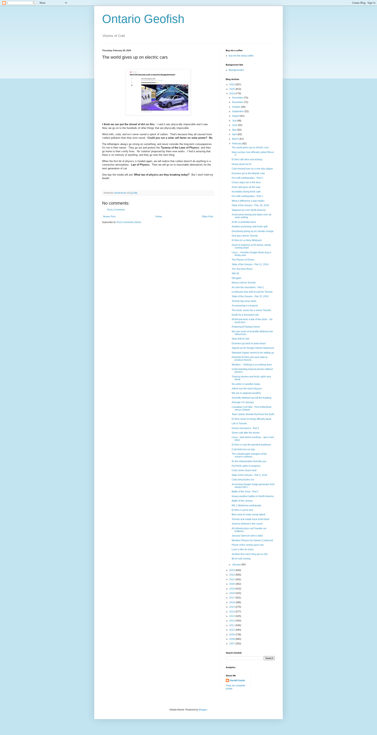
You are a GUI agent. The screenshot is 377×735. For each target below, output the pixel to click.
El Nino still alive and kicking (247, 159)
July (234, 120)
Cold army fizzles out (243, 479)
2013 (232, 616)
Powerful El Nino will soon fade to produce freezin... (249, 358)
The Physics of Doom (243, 259)
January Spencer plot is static (247, 535)
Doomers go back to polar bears (249, 343)
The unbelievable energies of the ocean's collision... (249, 455)
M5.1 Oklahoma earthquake (246, 505)
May (234, 129)
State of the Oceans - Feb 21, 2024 (250, 264)
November (238, 102)
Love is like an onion (243, 549)
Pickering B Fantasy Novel (246, 326)
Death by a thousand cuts (245, 314)
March (235, 139)
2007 (232, 643)
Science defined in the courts (247, 523)
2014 (232, 611)
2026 (232, 84)
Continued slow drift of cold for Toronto (252, 292)
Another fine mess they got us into (250, 554)
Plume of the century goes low (248, 545)
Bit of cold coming (241, 558)
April (235, 134)
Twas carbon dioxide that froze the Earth (253, 414)
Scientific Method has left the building (251, 397)
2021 (232, 579)
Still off (235, 273)
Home (159, 216)
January (236, 564)
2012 (232, 620)
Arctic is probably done (244, 222)
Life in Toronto (239, 423)
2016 (232, 602)
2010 (232, 629)
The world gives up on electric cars (250, 147)
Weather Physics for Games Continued (252, 540)
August (236, 116)
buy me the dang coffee (241, 55)
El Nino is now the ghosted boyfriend (251, 444)
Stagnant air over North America (249, 210)
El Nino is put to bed (242, 510)
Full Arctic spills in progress (246, 465)
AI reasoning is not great (245, 305)
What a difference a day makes (248, 200)
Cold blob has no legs (243, 449)
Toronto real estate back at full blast (250, 519)
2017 (232, 597)
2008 (232, 639)
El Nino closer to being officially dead (251, 419)
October (236, 107)
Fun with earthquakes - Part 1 (247, 196)
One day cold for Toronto (245, 235)
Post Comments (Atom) (129, 222)
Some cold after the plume (246, 432)
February (237, 143)
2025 (232, 89)
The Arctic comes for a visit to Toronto (251, 310)
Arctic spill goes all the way (246, 187)
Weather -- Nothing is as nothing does (252, 364)
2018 (232, 593)
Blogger (203, 709)
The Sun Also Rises (242, 269)
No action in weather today (246, 384)
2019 (232, 588)
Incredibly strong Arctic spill (246, 191)
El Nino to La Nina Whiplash (247, 240)
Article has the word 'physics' (247, 388)
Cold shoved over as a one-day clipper (252, 168)
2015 (232, 607)
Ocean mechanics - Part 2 (245, 428)
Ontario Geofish (143, 19)
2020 (232, 584)
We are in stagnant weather (246, 393)
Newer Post (109, 216)
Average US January (243, 402)
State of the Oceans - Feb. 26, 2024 (250, 205)
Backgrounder (236, 70)
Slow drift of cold (240, 338)
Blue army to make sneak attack (248, 514)
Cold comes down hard (244, 470)
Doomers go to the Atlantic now (248, 173)
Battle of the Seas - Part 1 (245, 491)
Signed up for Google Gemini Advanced (253, 348)
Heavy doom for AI (241, 164)
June (235, 125)
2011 (232, 625)
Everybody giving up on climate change (253, 231)
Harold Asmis (237, 680)
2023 (232, 570)
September (238, 111)
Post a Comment (116, 209)
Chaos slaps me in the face (246, 182)
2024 (232, 93)
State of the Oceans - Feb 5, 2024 (249, 475)
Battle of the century (242, 500)
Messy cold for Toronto (244, 282)
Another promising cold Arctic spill (250, 226)
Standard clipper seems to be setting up (253, 352)
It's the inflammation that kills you (249, 461)
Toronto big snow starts (244, 301)
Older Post (207, 216)
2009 (232, 634)
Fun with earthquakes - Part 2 (247, 178)
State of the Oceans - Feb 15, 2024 (250, 296)
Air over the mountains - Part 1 (248, 287)
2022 (232, 574)
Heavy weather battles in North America (253, 496)
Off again (236, 278)
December (238, 97)
